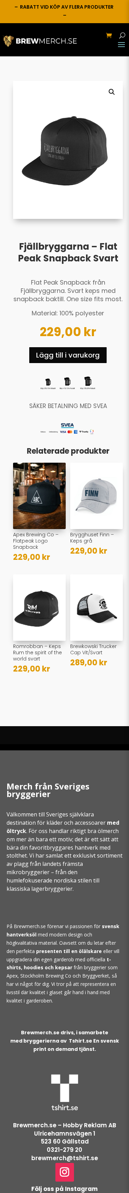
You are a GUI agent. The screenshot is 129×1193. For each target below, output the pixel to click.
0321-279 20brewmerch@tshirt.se (64, 1154)
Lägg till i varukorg (68, 355)
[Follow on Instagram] (64, 1172)
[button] (112, 92)
